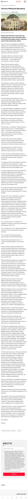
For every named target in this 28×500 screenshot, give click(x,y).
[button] (26, 485)
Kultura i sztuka (14, 12)
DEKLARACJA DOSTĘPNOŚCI (21, 494)
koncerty (19, 430)
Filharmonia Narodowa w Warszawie (8, 430)
